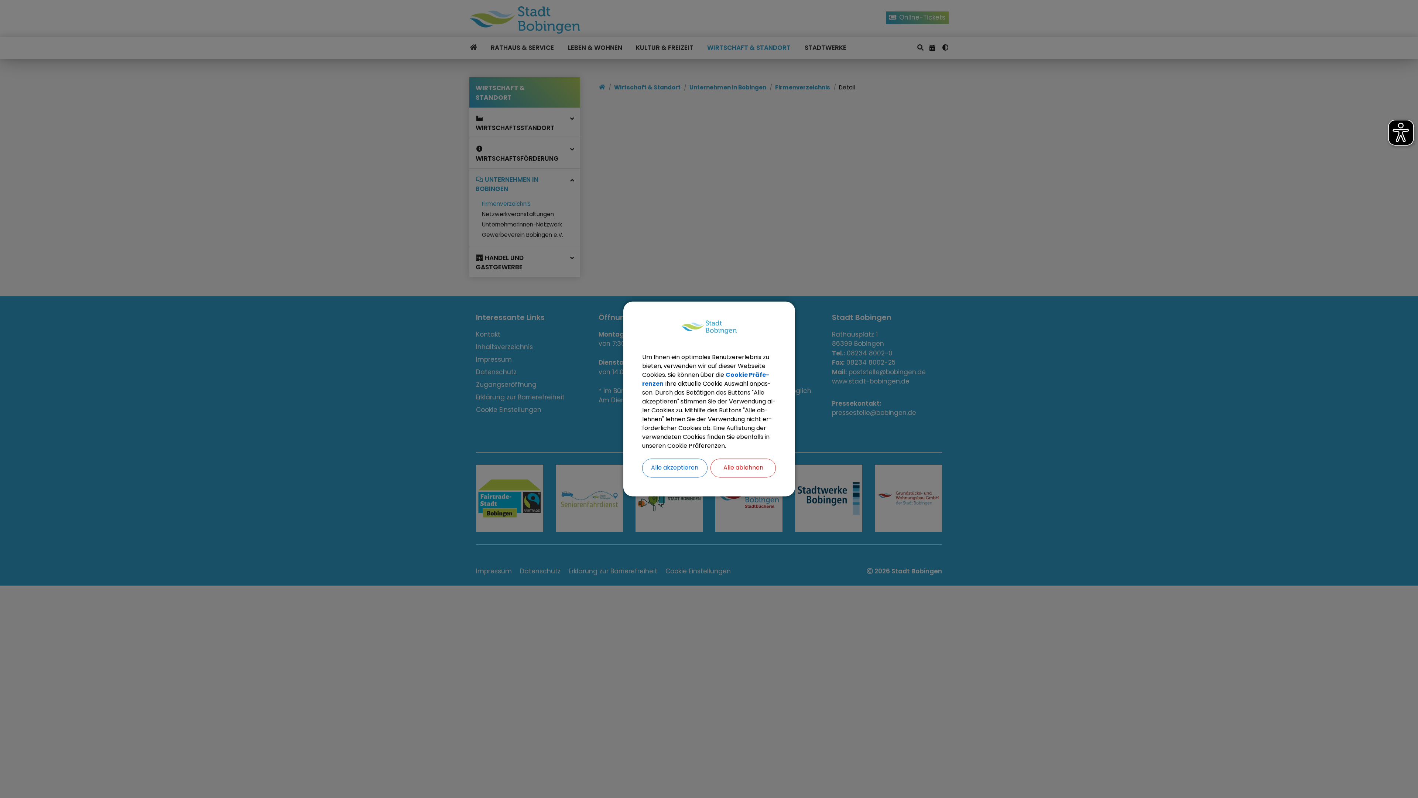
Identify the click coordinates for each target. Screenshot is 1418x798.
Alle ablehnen (743, 468)
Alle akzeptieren (674, 468)
